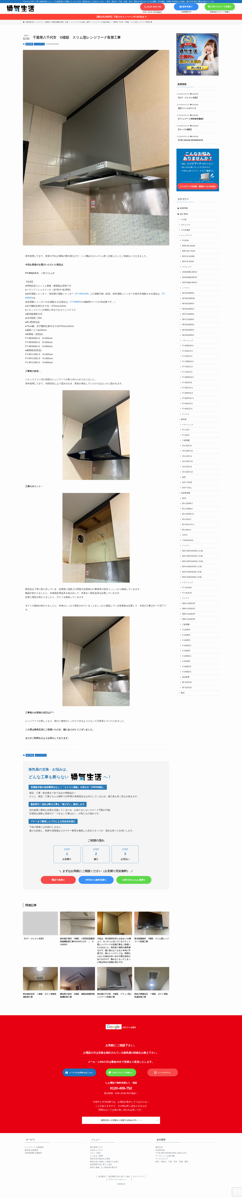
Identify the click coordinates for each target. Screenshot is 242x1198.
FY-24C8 (185, 435)
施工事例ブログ (96, 1147)
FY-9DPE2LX (187, 393)
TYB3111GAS (187, 540)
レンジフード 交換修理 (34, 1147)
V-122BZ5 (186, 630)
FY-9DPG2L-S (188, 398)
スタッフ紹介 (95, 1153)
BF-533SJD (187, 688)
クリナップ (186, 267)
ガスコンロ (185, 225)
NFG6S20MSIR (188, 298)
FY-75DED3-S (188, 362)
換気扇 (183, 419)
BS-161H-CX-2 (188, 525)
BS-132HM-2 (187, 503)
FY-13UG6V (187, 588)
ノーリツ (185, 288)
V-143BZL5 (186, 656)
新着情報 (184, 208)
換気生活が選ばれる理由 (100, 1159)
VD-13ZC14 (187, 456)
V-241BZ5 (186, 661)
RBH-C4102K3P (188, 619)
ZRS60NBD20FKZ (189, 277)
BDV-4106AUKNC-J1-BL (192, 567)
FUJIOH (185, 241)
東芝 (184, 477)
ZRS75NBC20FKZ (189, 283)
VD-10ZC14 (187, 446)
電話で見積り (58, 880)
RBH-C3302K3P (188, 603)
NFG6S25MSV (188, 304)
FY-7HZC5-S (187, 372)
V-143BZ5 (186, 651)
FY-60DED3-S (188, 346)
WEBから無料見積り (96, 880)
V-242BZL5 (186, 667)
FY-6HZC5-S (187, 356)
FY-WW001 (76, 302)
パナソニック (187, 341)
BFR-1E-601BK (188, 256)
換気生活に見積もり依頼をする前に (104, 1162)
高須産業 (185, 677)
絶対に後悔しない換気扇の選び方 (103, 1167)
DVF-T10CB (187, 482)
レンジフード (39, 44)
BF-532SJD (187, 682)
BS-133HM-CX (188, 514)
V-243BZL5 (186, 672)
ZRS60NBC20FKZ (189, 272)
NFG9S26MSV (188, 335)
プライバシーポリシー (117, 1179)
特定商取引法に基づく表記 (101, 1164)
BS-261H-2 (186, 530)
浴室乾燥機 (185, 493)
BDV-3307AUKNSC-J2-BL (192, 556)
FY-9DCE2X (187, 383)
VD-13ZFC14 (187, 461)
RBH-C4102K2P (188, 614)
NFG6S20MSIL (188, 293)
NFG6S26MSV (188, 309)
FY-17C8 (185, 430)
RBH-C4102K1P (188, 609)
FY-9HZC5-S (187, 409)
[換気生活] (20, 8)
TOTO (184, 535)
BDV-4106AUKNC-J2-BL (192, 572)
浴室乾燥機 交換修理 (33, 1153)
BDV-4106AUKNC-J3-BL (192, 577)
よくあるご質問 (96, 1156)
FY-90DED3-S (188, 377)
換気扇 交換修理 (31, 1150)
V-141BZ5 (186, 635)
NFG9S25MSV (188, 330)
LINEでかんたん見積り (134, 880)
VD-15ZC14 (187, 467)
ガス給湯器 (185, 230)
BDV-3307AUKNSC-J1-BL (192, 551)
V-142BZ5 (186, 640)
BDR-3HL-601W (188, 246)
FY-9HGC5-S (187, 404)
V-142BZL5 (186, 646)
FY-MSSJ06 (82, 294)
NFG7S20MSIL (188, 314)
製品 (183, 693)
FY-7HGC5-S (187, 367)
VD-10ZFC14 (187, 451)
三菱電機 (185, 440)
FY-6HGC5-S (187, 351)
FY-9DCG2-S (187, 388)
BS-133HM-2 (187, 509)
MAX (184, 498)
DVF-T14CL (187, 488)
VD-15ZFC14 (187, 472)
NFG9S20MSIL (188, 325)
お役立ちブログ (96, 1150)
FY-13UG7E (187, 593)
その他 (183, 219)
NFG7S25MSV (188, 319)
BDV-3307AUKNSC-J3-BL (192, 561)
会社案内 (101, 1176)
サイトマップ (138, 1176)
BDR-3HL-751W (188, 251)
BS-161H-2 (186, 519)
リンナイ (185, 414)
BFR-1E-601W (188, 262)
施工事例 (29, 44)
